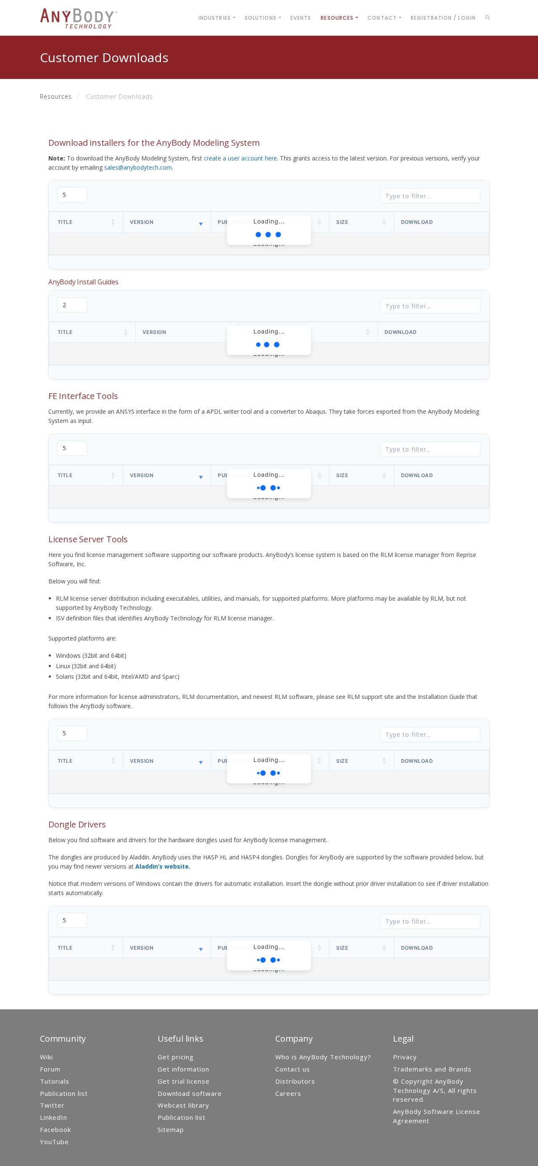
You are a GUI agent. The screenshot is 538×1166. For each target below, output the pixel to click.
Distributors (295, 1081)
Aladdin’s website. (162, 866)
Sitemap (171, 1129)
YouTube (54, 1141)
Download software (190, 1093)
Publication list (64, 1093)
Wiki (46, 1057)
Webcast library (183, 1105)
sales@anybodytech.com (138, 167)
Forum (50, 1069)
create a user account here (240, 158)
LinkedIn (53, 1117)
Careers (288, 1093)
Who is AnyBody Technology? (323, 1057)
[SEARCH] (489, 19)
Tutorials (54, 1081)
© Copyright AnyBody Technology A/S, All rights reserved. (435, 1090)
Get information (183, 1069)
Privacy (405, 1057)
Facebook (55, 1129)
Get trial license (184, 1081)
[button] (113, 222)
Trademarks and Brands (432, 1069)
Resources (56, 96)
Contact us (292, 1069)
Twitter (52, 1105)
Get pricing (176, 1057)
